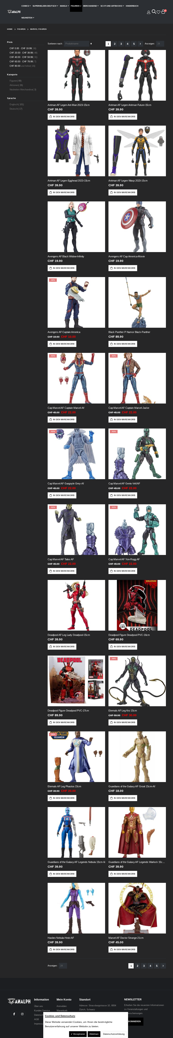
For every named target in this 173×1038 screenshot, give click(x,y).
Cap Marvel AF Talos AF (61, 559)
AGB (36, 1019)
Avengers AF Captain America (64, 332)
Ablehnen (94, 1034)
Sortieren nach (55, 43)
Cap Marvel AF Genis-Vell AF (124, 483)
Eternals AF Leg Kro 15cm (122, 710)
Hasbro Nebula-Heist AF (61, 937)
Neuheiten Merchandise (23, 89)
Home (10, 29)
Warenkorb (62, 1010)
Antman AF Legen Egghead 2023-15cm (69, 180)
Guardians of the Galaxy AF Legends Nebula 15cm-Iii (76, 862)
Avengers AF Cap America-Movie (126, 256)
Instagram (22, 1014)
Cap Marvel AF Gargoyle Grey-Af (66, 483)
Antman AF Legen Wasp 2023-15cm (128, 180)
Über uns (38, 1006)
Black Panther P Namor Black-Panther (129, 332)
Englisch (17, 104)
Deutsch (16, 108)
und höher (23, 65)
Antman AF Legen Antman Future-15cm (129, 104)
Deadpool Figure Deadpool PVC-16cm (129, 634)
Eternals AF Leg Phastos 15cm (64, 786)
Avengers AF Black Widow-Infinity (66, 256)
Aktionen (17, 85)
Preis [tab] (10, 42)
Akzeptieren (79, 1034)
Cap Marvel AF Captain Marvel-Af (66, 407)
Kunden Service (42, 1010)
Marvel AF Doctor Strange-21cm (126, 937)
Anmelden (62, 1006)
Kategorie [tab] (12, 74)
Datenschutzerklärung (114, 1034)
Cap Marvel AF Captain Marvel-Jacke (128, 407)
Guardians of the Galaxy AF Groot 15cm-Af (131, 786)
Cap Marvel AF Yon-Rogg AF (124, 559)
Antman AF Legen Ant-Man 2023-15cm (69, 104)
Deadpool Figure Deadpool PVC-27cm (68, 710)
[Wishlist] (158, 12)
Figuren (21, 29)
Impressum (39, 1023)
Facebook (14, 1014)
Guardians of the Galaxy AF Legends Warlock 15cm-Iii (137, 862)
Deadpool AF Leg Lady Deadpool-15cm (69, 634)
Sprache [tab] (11, 98)
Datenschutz (40, 1015)
